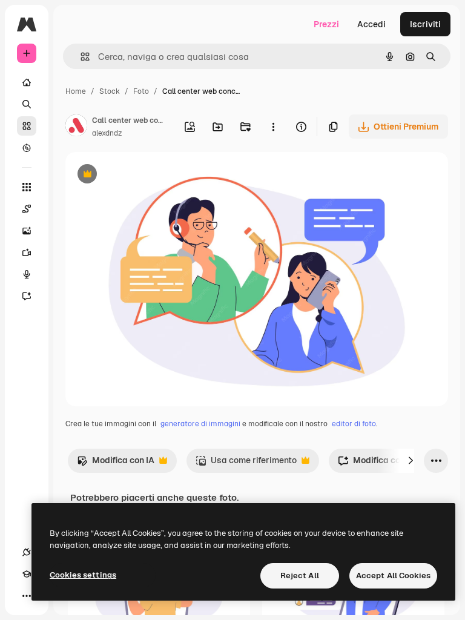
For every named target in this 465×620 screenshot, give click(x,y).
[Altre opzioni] (273, 126)
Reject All (299, 575)
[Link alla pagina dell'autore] (76, 127)
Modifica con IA (115, 463)
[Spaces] (26, 209)
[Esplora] (26, 147)
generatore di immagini (200, 424)
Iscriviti (425, 24)
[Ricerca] (26, 104)
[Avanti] (410, 461)
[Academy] (26, 574)
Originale (145, 175)
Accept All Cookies (393, 575)
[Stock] (26, 126)
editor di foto (354, 424)
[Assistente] (26, 296)
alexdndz (107, 133)
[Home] (26, 82)
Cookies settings (83, 575)
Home (75, 91)
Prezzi (326, 24)
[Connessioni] (26, 552)
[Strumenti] (26, 187)
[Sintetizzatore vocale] (26, 274)
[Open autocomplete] (80, 56)
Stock (109, 91)
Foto (141, 91)
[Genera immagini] (26, 230)
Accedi (371, 24)
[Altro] (26, 595)
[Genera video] (26, 252)
